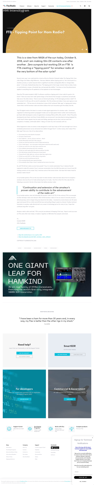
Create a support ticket (40, 447)
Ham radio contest (37, 248)
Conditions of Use (23, 481)
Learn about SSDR (78, 354)
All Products (8, 447)
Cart (89, 6)
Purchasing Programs (11, 449)
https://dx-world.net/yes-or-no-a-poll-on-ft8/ (30, 235)
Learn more (70, 399)
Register (85, 6)
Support (43, 6)
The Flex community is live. (9, 1)
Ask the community (24, 353)
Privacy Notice (67, 481)
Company (25, 445)
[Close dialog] (92, 437)
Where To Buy (9, 456)
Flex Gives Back (26, 456)
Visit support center (24, 356)
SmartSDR (53, 452)
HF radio (45, 248)
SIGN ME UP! (83, 477)
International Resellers (11, 454)
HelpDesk (82, 1)
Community (51, 6)
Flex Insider (89, 1)
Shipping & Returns (10, 459)
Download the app (55, 450)
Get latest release (62, 354)
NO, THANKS (83, 481)
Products (22, 6)
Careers (68, 1)
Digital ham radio (27, 248)
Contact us (25, 452)
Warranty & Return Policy (11, 452)
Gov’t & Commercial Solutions (64, 6)
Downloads (53, 445)
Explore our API (24, 399)
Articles (8, 49)
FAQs (85, 1)
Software (29, 6)
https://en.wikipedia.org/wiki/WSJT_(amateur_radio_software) (35, 237)
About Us (36, 6)
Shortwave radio (53, 248)
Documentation (73, 1)
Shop (7, 445)
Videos (78, 1)
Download (55, 448)
